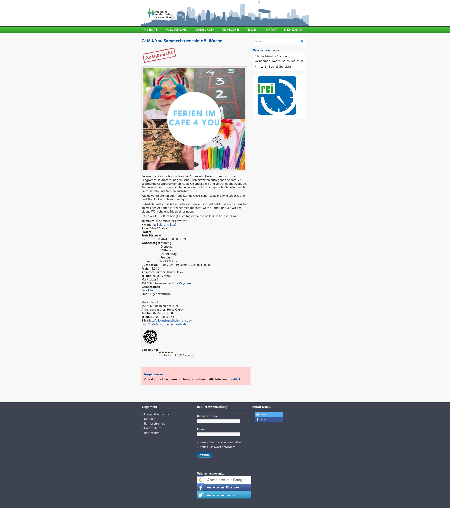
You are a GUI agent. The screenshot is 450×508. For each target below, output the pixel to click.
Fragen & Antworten (157, 414)
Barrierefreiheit (154, 423)
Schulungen (204, 30)
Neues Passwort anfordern (218, 447)
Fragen (252, 30)
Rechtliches (230, 30)
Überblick (234, 379)
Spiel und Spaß (166, 224)
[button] (269, 414)
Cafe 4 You (148, 290)
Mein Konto (293, 30)
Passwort (204, 429)
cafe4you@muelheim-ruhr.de (171, 320)
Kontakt (270, 30)
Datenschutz (152, 428)
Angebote (150, 30)
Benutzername (208, 416)
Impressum (151, 433)
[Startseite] (196, 13)
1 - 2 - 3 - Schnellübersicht (274, 66)
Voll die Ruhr (176, 30)
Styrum (185, 283)
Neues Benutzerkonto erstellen (220, 442)
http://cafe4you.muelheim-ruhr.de (164, 324)
